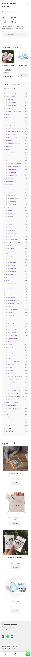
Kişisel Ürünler (9, 184)
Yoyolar (9, 341)
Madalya (10, 359)
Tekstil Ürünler (9, 347)
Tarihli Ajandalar (12, 102)
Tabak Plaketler (12, 271)
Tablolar (8, 294)
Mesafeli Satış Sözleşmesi (10, 624)
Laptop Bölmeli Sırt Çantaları (15, 131)
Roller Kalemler (12, 169)
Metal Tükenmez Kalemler (14, 163)
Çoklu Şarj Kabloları (13, 309)
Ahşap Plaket (11, 257)
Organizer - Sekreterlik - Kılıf (13, 242)
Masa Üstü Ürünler (10, 193)
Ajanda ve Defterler (10, 96)
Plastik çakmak (10, 274)
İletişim (6, 630)
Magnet (10, 227)
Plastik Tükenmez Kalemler (15, 166)
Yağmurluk (8, 428)
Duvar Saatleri (11, 286)
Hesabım (5, 654)
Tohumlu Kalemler (12, 178)
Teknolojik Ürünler (10, 297)
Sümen (9, 236)
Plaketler (8, 254)
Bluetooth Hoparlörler (13, 300)
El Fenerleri (10, 312)
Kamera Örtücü (11, 318)
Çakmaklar (8, 117)
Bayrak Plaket (9, 431)
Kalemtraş (10, 158)
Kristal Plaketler (12, 262)
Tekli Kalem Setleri (12, 175)
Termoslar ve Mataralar (14, 408)
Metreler (13, 385)
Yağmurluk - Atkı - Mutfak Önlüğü (16, 396)
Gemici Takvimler (12, 219)
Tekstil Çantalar (10, 344)
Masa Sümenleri (12, 201)
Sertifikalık (10, 99)
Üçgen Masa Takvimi (13, 239)
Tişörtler (10, 373)
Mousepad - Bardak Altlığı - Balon (16, 321)
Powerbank (10, 326)
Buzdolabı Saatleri (12, 283)
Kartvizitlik (14, 382)
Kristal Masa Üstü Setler (14, 198)
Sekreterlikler (11, 251)
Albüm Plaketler (12, 260)
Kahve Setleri (9, 146)
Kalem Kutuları (11, 155)
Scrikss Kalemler (12, 172)
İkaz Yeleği (10, 353)
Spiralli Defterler (12, 233)
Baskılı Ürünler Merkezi (9, 5)
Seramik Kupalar (12, 405)
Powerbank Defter (12, 329)
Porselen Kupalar (10, 277)
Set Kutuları (11, 423)
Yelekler (10, 399)
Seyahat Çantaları (12, 137)
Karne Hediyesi (9, 181)
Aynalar (7, 114)
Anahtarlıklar (9, 108)
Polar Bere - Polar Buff (13, 361)
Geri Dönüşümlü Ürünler (14, 143)
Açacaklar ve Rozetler (11, 93)
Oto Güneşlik (11, 324)
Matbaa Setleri (11, 230)
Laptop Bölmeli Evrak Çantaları (16, 128)
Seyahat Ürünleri (12, 332)
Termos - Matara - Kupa (12, 402)
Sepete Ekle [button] (8, 76)
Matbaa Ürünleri (10, 207)
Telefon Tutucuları (12, 335)
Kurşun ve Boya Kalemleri (14, 160)
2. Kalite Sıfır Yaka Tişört (15, 393)
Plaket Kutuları (11, 265)
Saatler (7, 280)
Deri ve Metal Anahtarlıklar (14, 111)
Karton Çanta (11, 222)
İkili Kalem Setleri (12, 152)
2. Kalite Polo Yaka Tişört (15, 391)
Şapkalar (10, 367)
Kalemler (8, 149)
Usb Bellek (8, 411)
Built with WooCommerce (8, 648)
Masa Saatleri (11, 289)
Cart (24, 653)
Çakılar (9, 306)
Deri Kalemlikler (12, 195)
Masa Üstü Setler (12, 204)
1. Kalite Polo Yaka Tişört (15, 376)
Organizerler (11, 248)
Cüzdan (9, 350)
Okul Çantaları (11, 134)
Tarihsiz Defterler (12, 105)
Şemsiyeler (10, 370)
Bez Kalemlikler (12, 123)
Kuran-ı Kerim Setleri (11, 190)
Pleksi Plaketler (12, 268)
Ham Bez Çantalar (12, 126)
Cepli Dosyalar (11, 213)
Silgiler (7, 292)
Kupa (9, 356)
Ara (15, 654)
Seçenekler (15, 483)
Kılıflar (9, 245)
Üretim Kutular (11, 425)
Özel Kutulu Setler (12, 420)
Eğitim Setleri (11, 417)
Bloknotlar (10, 210)
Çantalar (8, 120)
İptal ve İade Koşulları (9, 627)
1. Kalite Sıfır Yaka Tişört (15, 388)
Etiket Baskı (11, 216)
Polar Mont (10, 364)
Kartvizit (10, 225)
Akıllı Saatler (11, 187)
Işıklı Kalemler (11, 315)
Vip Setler (8, 414)
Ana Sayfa (5, 12)
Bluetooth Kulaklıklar (13, 303)
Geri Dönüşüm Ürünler (11, 140)
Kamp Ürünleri (15, 379)
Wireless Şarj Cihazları (13, 338)
